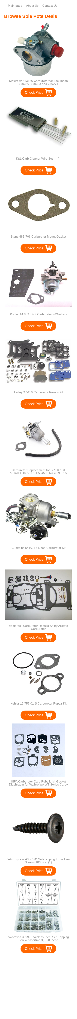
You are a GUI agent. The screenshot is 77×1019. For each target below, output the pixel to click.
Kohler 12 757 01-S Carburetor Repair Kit (38, 703)
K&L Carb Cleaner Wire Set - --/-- (38, 158)
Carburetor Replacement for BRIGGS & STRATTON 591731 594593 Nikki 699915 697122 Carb (38, 473)
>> (46, 959)
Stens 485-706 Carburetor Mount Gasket (38, 236)
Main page (15, 5)
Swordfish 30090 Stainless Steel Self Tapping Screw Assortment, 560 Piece (38, 938)
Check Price (34, 92)
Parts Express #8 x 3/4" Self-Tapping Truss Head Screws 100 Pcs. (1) (38, 860)
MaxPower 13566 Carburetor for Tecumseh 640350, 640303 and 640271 (38, 82)
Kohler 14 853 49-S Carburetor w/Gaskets (38, 314)
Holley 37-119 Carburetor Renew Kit (38, 392)
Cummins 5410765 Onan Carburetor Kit (38, 547)
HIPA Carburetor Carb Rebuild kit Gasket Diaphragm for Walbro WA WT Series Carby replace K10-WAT (38, 784)
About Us (32, 5)
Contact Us (49, 5)
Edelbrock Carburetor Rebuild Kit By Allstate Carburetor (38, 627)
